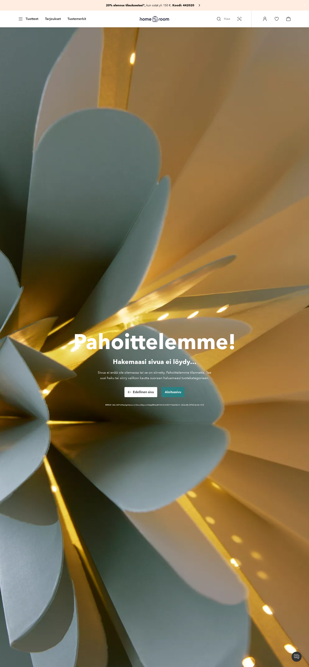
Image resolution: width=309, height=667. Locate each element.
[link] (154, 5)
